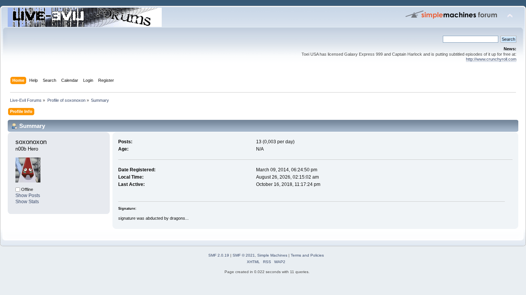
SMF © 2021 (244, 255)
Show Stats (27, 201)
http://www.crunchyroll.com (491, 59)
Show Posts (27, 195)
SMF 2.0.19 (218, 255)
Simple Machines (272, 255)
